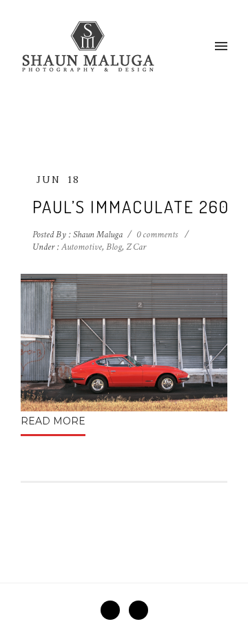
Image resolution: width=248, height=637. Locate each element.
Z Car (136, 247)
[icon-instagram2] (138, 610)
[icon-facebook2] (114, 610)
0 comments (157, 234)
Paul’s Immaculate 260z (135, 206)
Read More (53, 421)
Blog (114, 247)
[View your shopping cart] (198, 47)
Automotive (80, 247)
